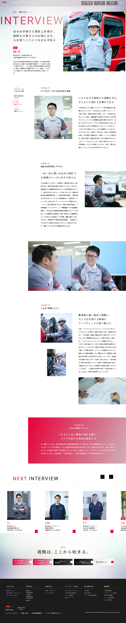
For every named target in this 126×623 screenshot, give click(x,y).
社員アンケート (69, 597)
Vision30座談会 (69, 595)
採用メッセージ (10, 590)
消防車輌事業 (29, 592)
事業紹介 (28, 590)
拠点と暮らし (88, 593)
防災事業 (28, 594)
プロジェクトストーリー (71, 590)
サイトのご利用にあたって (53, 613)
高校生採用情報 (108, 595)
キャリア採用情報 (109, 597)
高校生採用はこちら (112, 3)
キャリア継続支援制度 (90, 595)
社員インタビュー (50, 590)
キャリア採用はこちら (99, 3)
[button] (102, 477)
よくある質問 (107, 600)
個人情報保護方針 (37, 613)
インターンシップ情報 (110, 593)
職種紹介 (28, 600)
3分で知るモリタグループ (13, 593)
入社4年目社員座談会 (71, 593)
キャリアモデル (49, 593)
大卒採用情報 (107, 590)
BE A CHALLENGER (11, 595)
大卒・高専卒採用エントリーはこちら (87, 3)
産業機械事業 (29, 596)
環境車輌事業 (29, 598)
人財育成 (86, 590)
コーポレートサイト (12, 613)
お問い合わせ (25, 613)
